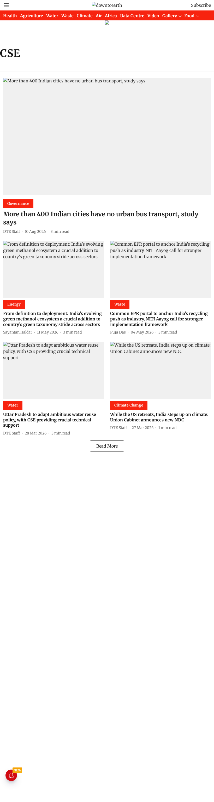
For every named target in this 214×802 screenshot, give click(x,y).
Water (52, 15)
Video (153, 15)
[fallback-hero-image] (107, 136)
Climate (85, 15)
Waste (67, 15)
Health (10, 15)
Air (99, 15)
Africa (111, 15)
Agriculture (31, 15)
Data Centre (132, 15)
